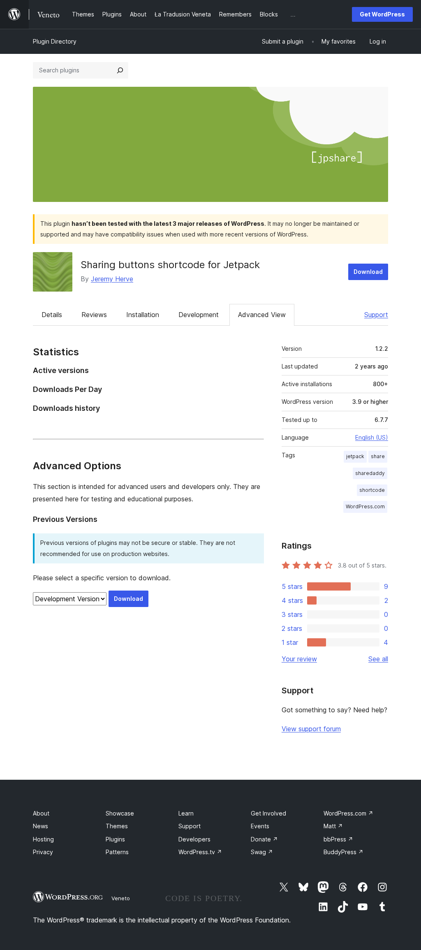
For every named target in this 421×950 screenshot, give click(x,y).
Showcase (120, 813)
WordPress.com (365, 506)
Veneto (120, 898)
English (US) (371, 437)
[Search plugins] (120, 70)
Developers (194, 839)
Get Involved (268, 813)
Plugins (115, 839)
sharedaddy (370, 473)
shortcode (372, 490)
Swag (262, 851)
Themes (117, 826)
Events (260, 826)
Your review (299, 659)
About (41, 813)
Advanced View (262, 314)
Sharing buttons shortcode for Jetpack (170, 265)
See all (378, 659)
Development (198, 314)
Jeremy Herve (112, 279)
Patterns (117, 851)
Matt (333, 826)
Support (376, 314)
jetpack (355, 456)
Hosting (43, 839)
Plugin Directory (54, 41)
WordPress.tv (200, 851)
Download (368, 271)
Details (52, 314)
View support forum (311, 729)
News (40, 826)
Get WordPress (382, 14)
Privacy (43, 851)
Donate (264, 839)
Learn (186, 813)
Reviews (94, 314)
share (378, 456)
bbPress (338, 839)
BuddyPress (343, 851)
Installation (142, 314)
